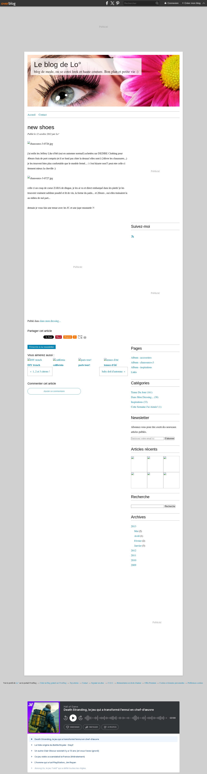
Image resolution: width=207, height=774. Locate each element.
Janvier (138, 545)
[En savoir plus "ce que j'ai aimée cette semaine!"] (139, 464)
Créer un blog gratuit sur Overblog (53, 683)
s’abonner (74, 727)
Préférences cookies (195, 683)
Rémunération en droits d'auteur (129, 683)
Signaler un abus (97, 683)
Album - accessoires (141, 357)
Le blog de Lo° (57, 64)
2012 (133, 550)
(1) (146, 406)
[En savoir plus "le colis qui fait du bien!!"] (171, 480)
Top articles (74, 683)
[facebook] (107, 3)
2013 (133, 526)
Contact (43, 114)
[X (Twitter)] (112, 3)
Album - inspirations (141, 367)
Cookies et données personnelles (171, 683)
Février (138, 540)
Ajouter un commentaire (54, 391)
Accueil (31, 114)
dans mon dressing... (50, 321)
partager (93, 727)
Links (134, 372)
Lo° (17, 683)
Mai (136, 531)
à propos (112, 727)
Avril (136, 536)
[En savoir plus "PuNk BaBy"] (139, 480)
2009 (133, 565)
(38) (144, 397)
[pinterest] (118, 3)
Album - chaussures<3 (142, 362)
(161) (141, 392)
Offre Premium (150, 683)
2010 (133, 560)
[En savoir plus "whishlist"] (171, 464)
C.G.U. (111, 683)
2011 (133, 555)
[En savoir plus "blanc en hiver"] (155, 480)
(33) (139, 402)
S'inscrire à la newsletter (41, 347)
